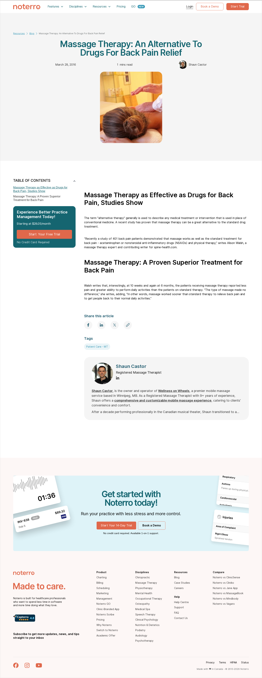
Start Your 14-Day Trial (116, 525)
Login (189, 6)
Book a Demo (210, 6)
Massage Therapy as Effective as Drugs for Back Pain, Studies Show (40, 189)
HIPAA (233, 662)
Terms (222, 662)
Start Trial (237, 6)
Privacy (210, 662)
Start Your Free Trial (44, 234)
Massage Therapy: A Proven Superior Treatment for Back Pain (36, 198)
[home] (26, 6)
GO (133, 6)
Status (245, 662)
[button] (55, 7)
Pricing (121, 6)
